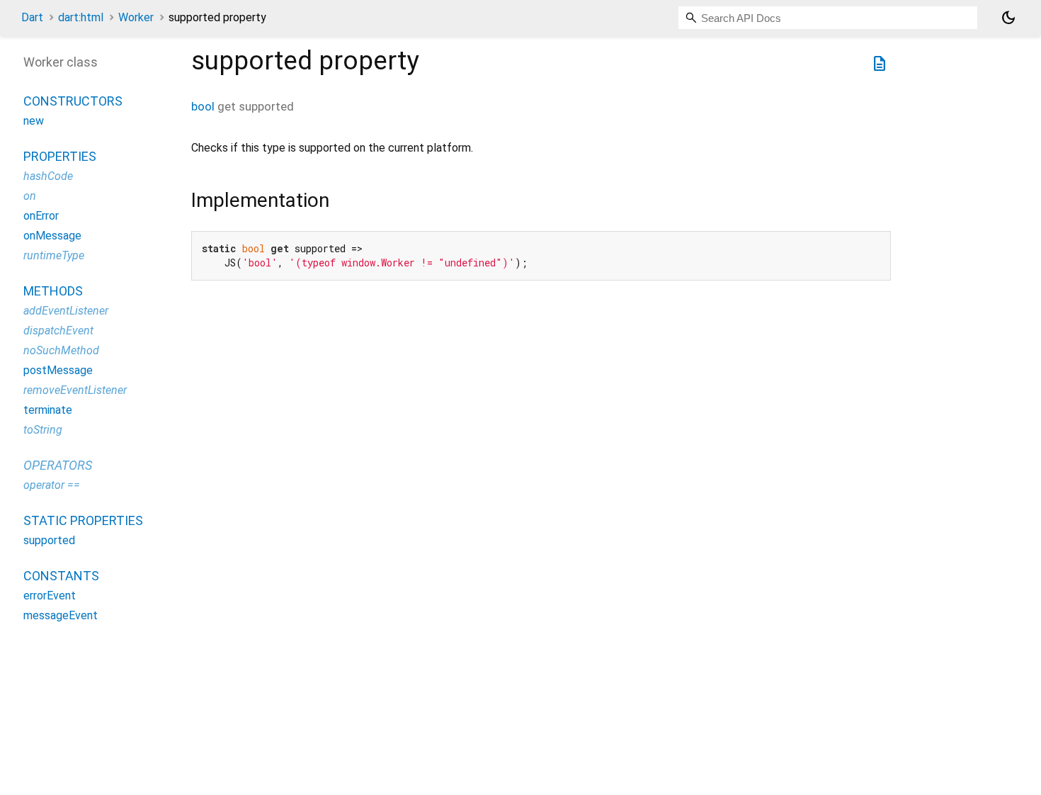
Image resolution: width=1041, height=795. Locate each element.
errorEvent (49, 595)
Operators (57, 465)
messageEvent (60, 615)
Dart (32, 17)
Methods (53, 290)
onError (41, 215)
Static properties (83, 520)
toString (42, 429)
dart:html (80, 17)
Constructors (73, 101)
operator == (51, 485)
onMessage (52, 235)
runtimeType (53, 255)
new (33, 121)
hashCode (48, 176)
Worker (136, 17)
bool (203, 106)
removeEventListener (75, 390)
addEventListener (65, 310)
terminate (47, 410)
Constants (61, 575)
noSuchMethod (61, 350)
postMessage (58, 370)
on (29, 196)
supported (49, 540)
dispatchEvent (58, 330)
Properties (59, 156)
